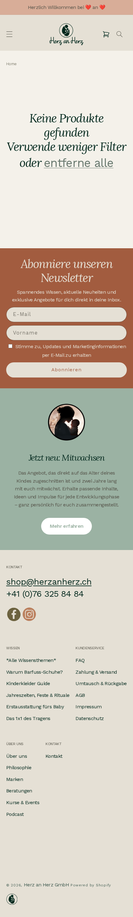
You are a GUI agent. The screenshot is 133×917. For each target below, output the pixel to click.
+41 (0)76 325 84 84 (45, 594)
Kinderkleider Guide (28, 683)
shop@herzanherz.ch (49, 582)
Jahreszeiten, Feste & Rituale (37, 695)
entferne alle (79, 163)
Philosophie (18, 767)
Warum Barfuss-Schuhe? (34, 672)
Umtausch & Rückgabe (101, 683)
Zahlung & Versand (96, 672)
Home (11, 64)
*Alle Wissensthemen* (31, 660)
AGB (80, 695)
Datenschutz (89, 718)
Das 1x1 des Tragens (28, 718)
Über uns (16, 756)
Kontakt (53, 756)
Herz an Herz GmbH (46, 885)
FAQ (79, 660)
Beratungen (19, 791)
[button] (9, 34)
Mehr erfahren (67, 526)
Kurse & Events (22, 802)
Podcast (15, 814)
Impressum (88, 707)
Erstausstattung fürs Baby (35, 707)
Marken (14, 779)
